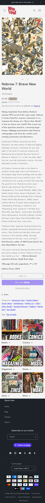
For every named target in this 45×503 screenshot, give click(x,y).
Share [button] (6, 294)
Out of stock (11, 314)
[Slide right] (27, 79)
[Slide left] (17, 79)
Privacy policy (36, 493)
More (25, 395)
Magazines (7, 369)
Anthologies (18, 303)
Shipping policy (37, 497)
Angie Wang (7, 303)
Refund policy (23, 500)
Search (7, 422)
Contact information (24, 497)
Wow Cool (13, 493)
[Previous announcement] (4, 2)
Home (7, 406)
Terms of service (10, 497)
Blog (6, 412)
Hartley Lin (29, 303)
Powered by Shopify (23, 493)
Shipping (4, 102)
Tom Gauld (11, 309)
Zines (4, 395)
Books (5, 342)
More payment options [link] (22, 288)
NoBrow (32, 306)
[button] (4, 10)
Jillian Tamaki (7, 306)
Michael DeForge (21, 306)
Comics (26, 342)
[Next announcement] (40, 2)
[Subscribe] (35, 437)
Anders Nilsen (32, 300)
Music (26, 369)
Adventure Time (18, 300)
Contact (7, 417)
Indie (38, 303)
